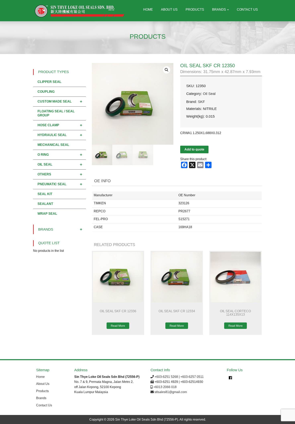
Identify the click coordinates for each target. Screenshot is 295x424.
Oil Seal (209, 94)
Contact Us (247, 9)
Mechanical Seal (53, 144)
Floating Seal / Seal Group (56, 113)
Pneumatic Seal (60, 184)
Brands (219, 9)
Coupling (46, 91)
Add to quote (194, 149)
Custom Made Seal (60, 101)
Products (195, 9)
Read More (118, 325)
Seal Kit (45, 194)
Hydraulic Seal (60, 135)
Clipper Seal (49, 81)
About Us (169, 9)
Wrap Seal (47, 213)
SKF (201, 102)
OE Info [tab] (102, 181)
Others (60, 174)
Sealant (45, 203)
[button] (166, 69)
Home (148, 9)
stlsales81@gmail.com (171, 392)
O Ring (60, 155)
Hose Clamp (60, 125)
